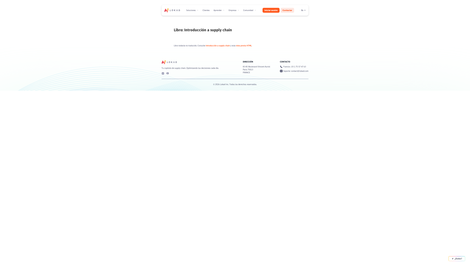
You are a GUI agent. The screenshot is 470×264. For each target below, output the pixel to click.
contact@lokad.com (299, 71)
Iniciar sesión (271, 10)
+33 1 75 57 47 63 (298, 66)
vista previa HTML (244, 45)
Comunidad (248, 10)
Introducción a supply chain (218, 45)
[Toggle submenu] (198, 10)
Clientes (206, 10)
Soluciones (191, 10)
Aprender (218, 10)
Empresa (232, 10)
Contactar (287, 10)
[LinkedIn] (163, 73)
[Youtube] (167, 73)
